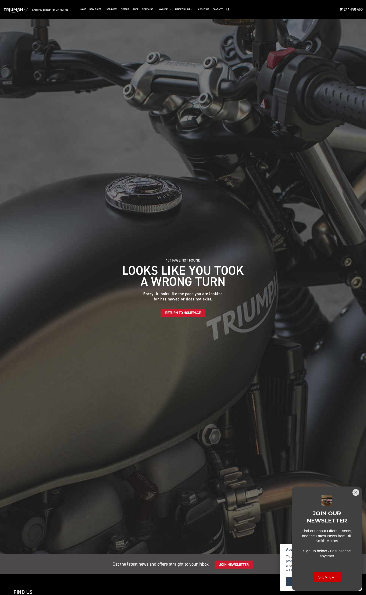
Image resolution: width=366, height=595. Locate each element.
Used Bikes (111, 9)
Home (83, 9)
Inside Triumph (184, 9)
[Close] (355, 492)
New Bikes (95, 9)
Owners (164, 9)
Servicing (148, 9)
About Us (203, 9)
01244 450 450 (351, 9)
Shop (136, 9)
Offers (125, 9)
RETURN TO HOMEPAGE (183, 312)
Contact (218, 9)
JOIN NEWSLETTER (234, 564)
